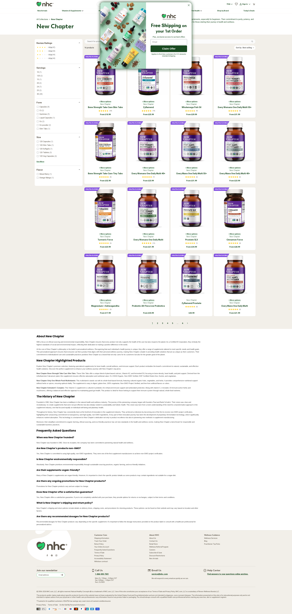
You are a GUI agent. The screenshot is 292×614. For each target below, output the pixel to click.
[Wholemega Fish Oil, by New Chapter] (191, 76)
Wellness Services (210, 538)
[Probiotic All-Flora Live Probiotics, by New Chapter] (148, 274)
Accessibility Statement (102, 558)
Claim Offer (169, 48)
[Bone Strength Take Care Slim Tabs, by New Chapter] (105, 76)
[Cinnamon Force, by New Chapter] (234, 208)
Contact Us (153, 541)
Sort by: (244, 48)
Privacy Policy (99, 556)
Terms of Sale (99, 553)
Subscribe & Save (155, 553)
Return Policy (99, 544)
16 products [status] (89, 48)
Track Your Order (100, 541)
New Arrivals (153, 558)
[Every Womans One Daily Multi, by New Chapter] (148, 208)
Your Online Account (101, 547)
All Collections (42, 19)
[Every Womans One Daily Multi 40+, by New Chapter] (148, 142)
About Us (152, 538)
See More (40, 162)
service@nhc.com (160, 574)
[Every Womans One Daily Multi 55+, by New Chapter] (234, 76)
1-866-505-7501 (102, 574)
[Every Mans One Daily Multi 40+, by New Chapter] (234, 142)
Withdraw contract (101, 561)
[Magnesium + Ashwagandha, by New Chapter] (105, 274)
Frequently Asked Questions (104, 550)
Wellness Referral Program (158, 547)
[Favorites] (236, 4)
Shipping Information (101, 538)
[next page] (187, 323)
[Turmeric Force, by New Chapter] (105, 208)
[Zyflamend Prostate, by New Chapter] (191, 274)
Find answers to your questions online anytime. (227, 574)
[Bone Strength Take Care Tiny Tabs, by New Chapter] (105, 142)
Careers (152, 550)
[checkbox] (59, 47)
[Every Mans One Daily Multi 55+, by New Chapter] (191, 142)
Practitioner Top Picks (212, 544)
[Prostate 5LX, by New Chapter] (191, 208)
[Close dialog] (189, 5)
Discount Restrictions (157, 556)
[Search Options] (253, 41)
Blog (205, 541)
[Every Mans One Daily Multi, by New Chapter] (234, 274)
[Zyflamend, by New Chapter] (148, 76)
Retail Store (153, 544)
